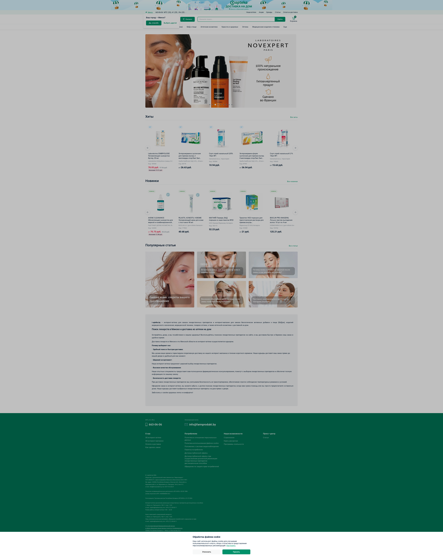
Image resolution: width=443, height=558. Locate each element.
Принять (236, 552)
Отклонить (206, 552)
